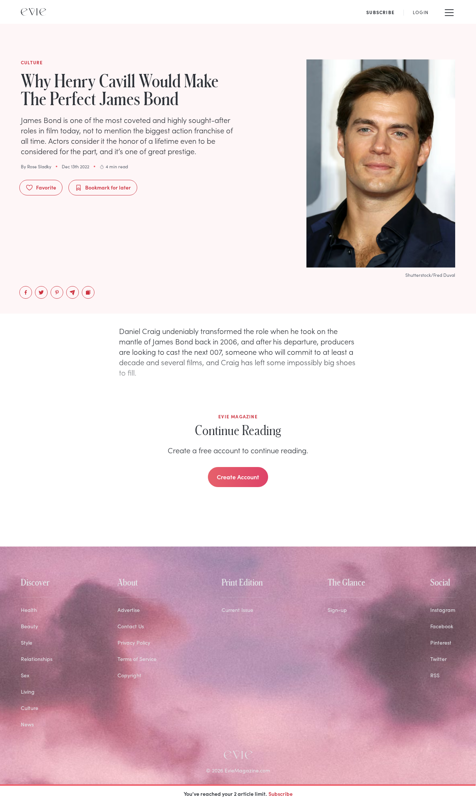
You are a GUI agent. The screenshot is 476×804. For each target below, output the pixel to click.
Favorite (46, 187)
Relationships (36, 658)
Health (29, 609)
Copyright (129, 675)
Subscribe (280, 793)
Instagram (442, 609)
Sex (25, 675)
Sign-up (337, 609)
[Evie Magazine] (33, 12)
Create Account (238, 477)
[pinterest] (57, 292)
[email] (72, 292)
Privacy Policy (134, 642)
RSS (435, 675)
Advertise (129, 609)
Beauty (29, 626)
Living (28, 691)
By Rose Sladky (36, 166)
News (27, 724)
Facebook (441, 626)
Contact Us (131, 626)
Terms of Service (137, 658)
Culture (29, 707)
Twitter (438, 658)
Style (26, 642)
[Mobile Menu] (449, 12)
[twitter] (41, 292)
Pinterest (440, 642)
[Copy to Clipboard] (88, 292)
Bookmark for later (108, 187)
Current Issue (237, 609)
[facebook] (25, 292)
